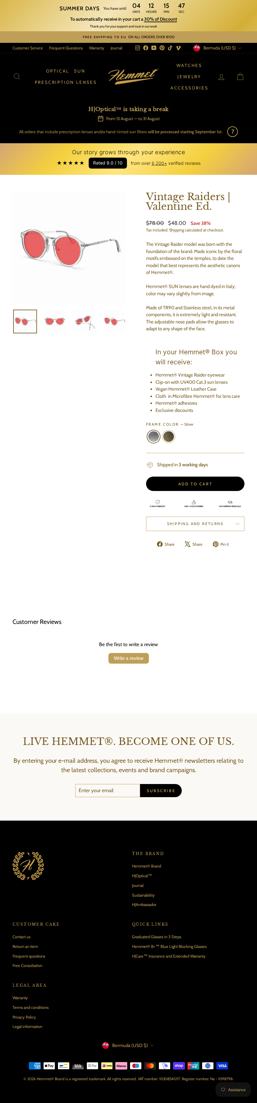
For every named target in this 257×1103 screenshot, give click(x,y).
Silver (153, 436)
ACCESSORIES (189, 88)
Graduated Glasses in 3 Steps (156, 936)
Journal (116, 47)
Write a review (129, 658)
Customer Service (28, 47)
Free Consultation (27, 965)
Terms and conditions (31, 1007)
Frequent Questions (66, 47)
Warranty (96, 47)
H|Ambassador (144, 904)
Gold (168, 436)
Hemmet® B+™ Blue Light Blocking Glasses (169, 946)
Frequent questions (29, 956)
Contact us (21, 936)
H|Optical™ (142, 875)
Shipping (176, 230)
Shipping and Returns (195, 523)
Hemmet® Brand (146, 865)
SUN (79, 71)
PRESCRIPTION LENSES (66, 82)
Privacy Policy (24, 1017)
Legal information (27, 1026)
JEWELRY (189, 76)
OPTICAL (58, 71)
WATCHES (189, 65)
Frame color (169, 424)
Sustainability (143, 895)
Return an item (25, 946)
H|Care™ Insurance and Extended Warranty (169, 956)
